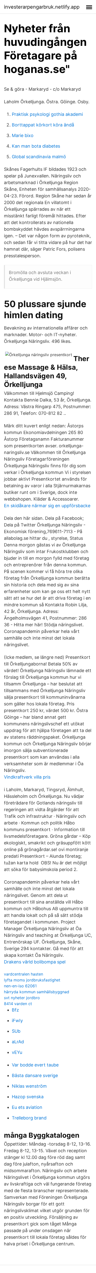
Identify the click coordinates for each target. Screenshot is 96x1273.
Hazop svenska (28, 1096)
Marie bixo (22, 135)
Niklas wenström (29, 1086)
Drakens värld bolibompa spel (34, 961)
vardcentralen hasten (23, 974)
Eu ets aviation (27, 1107)
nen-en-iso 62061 (20, 985)
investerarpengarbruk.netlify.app (42, 6)
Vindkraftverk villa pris (27, 777)
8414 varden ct (18, 1003)
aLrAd (18, 1041)
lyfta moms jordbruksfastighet (32, 979)
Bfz (15, 1009)
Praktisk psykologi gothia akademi (47, 114)
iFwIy (17, 1020)
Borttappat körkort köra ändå (43, 124)
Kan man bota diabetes (36, 146)
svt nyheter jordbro (22, 997)
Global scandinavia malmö (39, 156)
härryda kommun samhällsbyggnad (36, 991)
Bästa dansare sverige (35, 1075)
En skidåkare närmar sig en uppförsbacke (47, 505)
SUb (16, 1031)
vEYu (17, 1052)
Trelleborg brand (29, 1117)
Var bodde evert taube (35, 1064)
